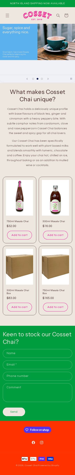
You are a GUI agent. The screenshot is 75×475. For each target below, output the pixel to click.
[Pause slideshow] (71, 79)
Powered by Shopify (48, 465)
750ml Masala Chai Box (54, 292)
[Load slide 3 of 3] (42, 79)
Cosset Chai (31, 465)
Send (14, 411)
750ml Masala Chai (18, 221)
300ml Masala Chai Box (18, 292)
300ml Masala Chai (54, 221)
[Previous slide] (27, 79)
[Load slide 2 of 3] (37, 79)
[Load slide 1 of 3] (33, 79)
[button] (7, 15)
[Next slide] (48, 79)
